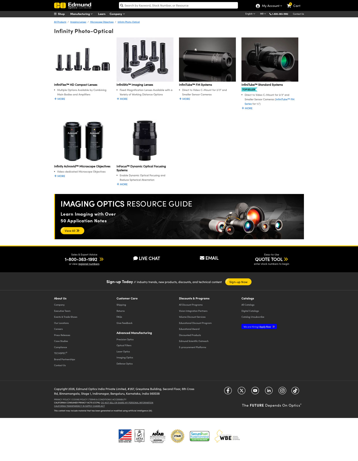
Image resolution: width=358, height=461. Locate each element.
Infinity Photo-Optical (129, 21)
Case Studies (61, 340)
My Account (270, 6)
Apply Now (257, 326)
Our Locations (61, 322)
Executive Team (62, 310)
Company (116, 14)
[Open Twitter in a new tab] (241, 392)
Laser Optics (123, 351)
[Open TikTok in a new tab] (295, 392)
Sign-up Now (238, 282)
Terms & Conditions (100, 399)
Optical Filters (124, 345)
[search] (178, 5)
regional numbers (88, 264)
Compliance (60, 347)
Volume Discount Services (192, 316)
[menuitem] (63, 14)
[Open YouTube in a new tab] (255, 392)
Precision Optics (125, 339)
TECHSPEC (60, 353)
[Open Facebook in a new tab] (228, 392)
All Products (60, 21)
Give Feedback (124, 322)
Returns (121, 310)
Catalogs (248, 304)
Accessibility (119, 399)
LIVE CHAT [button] (149, 258)
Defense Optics (125, 363)
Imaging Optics (125, 357)
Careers (58, 328)
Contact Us (298, 13)
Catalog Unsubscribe (252, 316)
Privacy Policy (62, 399)
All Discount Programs (191, 304)
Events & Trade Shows (65, 316)
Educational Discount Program (195, 322)
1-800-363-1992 (280, 13)
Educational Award (189, 328)
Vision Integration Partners (193, 310)
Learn (102, 14)
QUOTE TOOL (269, 259)
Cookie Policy (79, 399)
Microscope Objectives (102, 21)
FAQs (119, 316)
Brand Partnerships (64, 359)
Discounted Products (190, 335)
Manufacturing (80, 14)
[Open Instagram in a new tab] (282, 392)
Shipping (121, 304)
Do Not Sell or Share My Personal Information (127, 402)
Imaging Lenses (78, 21)
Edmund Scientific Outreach (193, 340)
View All (70, 231)
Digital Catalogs (250, 310)
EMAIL (212, 258)
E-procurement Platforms (192, 347)
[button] (281, 13)
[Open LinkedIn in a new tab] (268, 392)
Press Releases (62, 335)
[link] (295, 3)
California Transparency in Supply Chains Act (79, 406)
